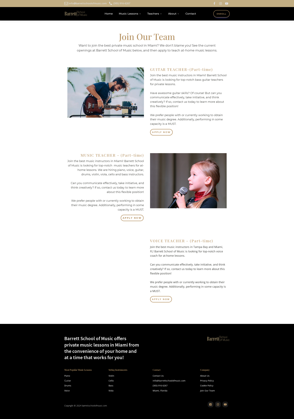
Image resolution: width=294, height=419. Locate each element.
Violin (111, 375)
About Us (204, 375)
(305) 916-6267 (160, 385)
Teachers (153, 13)
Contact (190, 13)
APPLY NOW (161, 132)
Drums (67, 385)
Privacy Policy (207, 380)
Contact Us (158, 375)
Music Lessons (128, 13)
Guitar (67, 380)
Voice (67, 390)
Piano (67, 375)
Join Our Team (207, 390)
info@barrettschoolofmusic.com (169, 380)
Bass (111, 385)
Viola (111, 390)
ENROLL (221, 14)
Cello (111, 380)
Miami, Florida (160, 390)
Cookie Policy (206, 385)
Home (109, 13)
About (172, 13)
